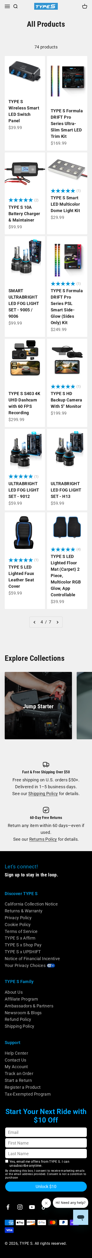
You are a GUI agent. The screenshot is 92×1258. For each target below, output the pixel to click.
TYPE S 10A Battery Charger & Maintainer (24, 213)
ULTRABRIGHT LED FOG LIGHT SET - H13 (66, 490)
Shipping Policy (43, 793)
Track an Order (19, 1073)
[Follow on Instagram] (20, 1207)
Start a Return (18, 1080)
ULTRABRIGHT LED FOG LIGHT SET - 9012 (23, 490)
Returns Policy (43, 839)
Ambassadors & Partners (29, 1005)
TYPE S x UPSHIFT (23, 951)
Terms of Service (21, 931)
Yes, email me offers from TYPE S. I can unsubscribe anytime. (39, 1163)
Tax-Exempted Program (28, 1094)
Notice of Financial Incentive (32, 958)
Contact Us (15, 1060)
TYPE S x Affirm (20, 938)
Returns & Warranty (23, 910)
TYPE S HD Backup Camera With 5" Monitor (66, 400)
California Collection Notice (31, 903)
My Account (16, 1066)
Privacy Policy (18, 917)
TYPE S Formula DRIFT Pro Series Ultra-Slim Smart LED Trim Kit (67, 123)
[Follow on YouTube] (32, 1207)
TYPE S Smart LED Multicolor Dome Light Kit (65, 204)
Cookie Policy (18, 924)
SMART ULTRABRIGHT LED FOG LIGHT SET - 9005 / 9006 (23, 303)
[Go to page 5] (57, 622)
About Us (14, 992)
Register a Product (23, 1087)
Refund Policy (18, 1019)
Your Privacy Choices (25, 965)
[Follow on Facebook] (8, 1207)
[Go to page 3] (35, 622)
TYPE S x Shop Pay (23, 944)
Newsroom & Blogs (23, 1012)
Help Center (16, 1053)
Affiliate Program (21, 999)
